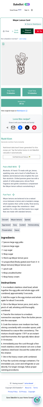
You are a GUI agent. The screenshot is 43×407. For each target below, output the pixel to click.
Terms (35, 388)
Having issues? (22, 383)
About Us (28, 388)
